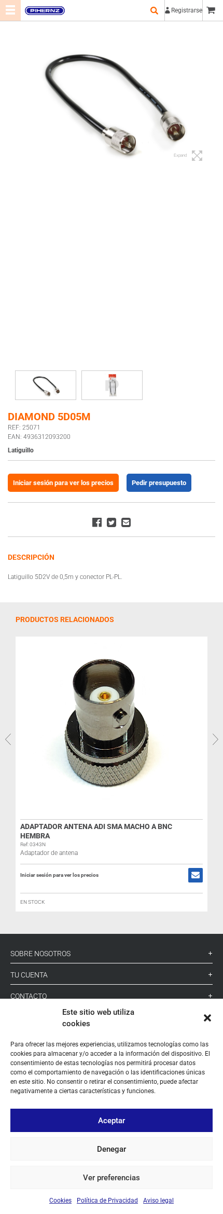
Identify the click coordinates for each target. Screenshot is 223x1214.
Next (215, 738)
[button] (207, 1018)
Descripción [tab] (31, 557)
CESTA (212, 10)
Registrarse (186, 10)
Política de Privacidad (107, 1200)
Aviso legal (158, 1200)
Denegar (111, 1149)
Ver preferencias (111, 1177)
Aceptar (111, 1120)
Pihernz (44, 10)
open (154, 10)
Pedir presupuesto (159, 483)
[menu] (10, 10)
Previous (8, 738)
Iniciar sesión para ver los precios (63, 483)
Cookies (60, 1200)
